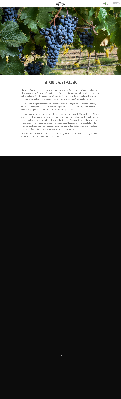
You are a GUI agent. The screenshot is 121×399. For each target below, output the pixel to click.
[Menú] (2, 3)
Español (102, 4)
